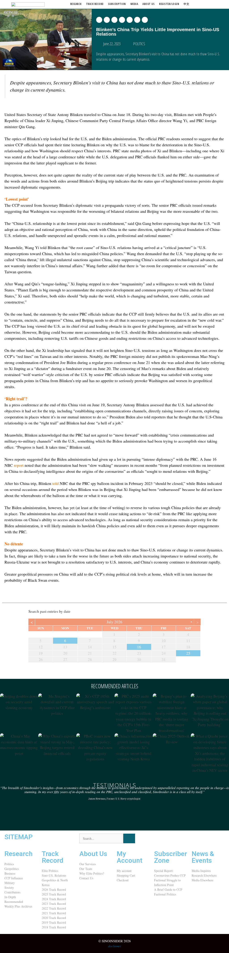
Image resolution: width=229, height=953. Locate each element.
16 (139, 647)
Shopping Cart (126, 875)
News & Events (203, 857)
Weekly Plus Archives (18, 906)
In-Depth (10, 897)
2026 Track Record (54, 889)
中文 (186, 4)
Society (9, 887)
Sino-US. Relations (54, 875)
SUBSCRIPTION (117, 4)
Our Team (85, 869)
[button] (99, 20)
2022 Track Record (54, 908)
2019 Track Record (54, 922)
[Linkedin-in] (183, 839)
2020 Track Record (54, 918)
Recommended (13, 901)
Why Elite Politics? (91, 873)
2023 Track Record (54, 903)
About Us (93, 854)
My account (124, 871)
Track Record (95, 4)
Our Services (87, 864)
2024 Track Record (54, 899)
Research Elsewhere (204, 875)
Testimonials (114, 785)
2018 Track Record (54, 927)
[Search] (129, 838)
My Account (129, 857)
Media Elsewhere (202, 880)
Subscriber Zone (170, 857)
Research (76, 4)
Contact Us (86, 878)
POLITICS (139, 43)
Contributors (12, 892)
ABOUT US (148, 4)
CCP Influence (13, 878)
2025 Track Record (54, 894)
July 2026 (114, 621)
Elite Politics (50, 871)
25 (188, 653)
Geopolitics (11, 869)
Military (9, 883)
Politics (9, 864)
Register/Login (169, 4)
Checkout (123, 880)
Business (9, 873)
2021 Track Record (54, 913)
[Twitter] (159, 839)
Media (134, 4)
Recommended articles (114, 686)
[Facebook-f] (171, 839)
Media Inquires (201, 871)
